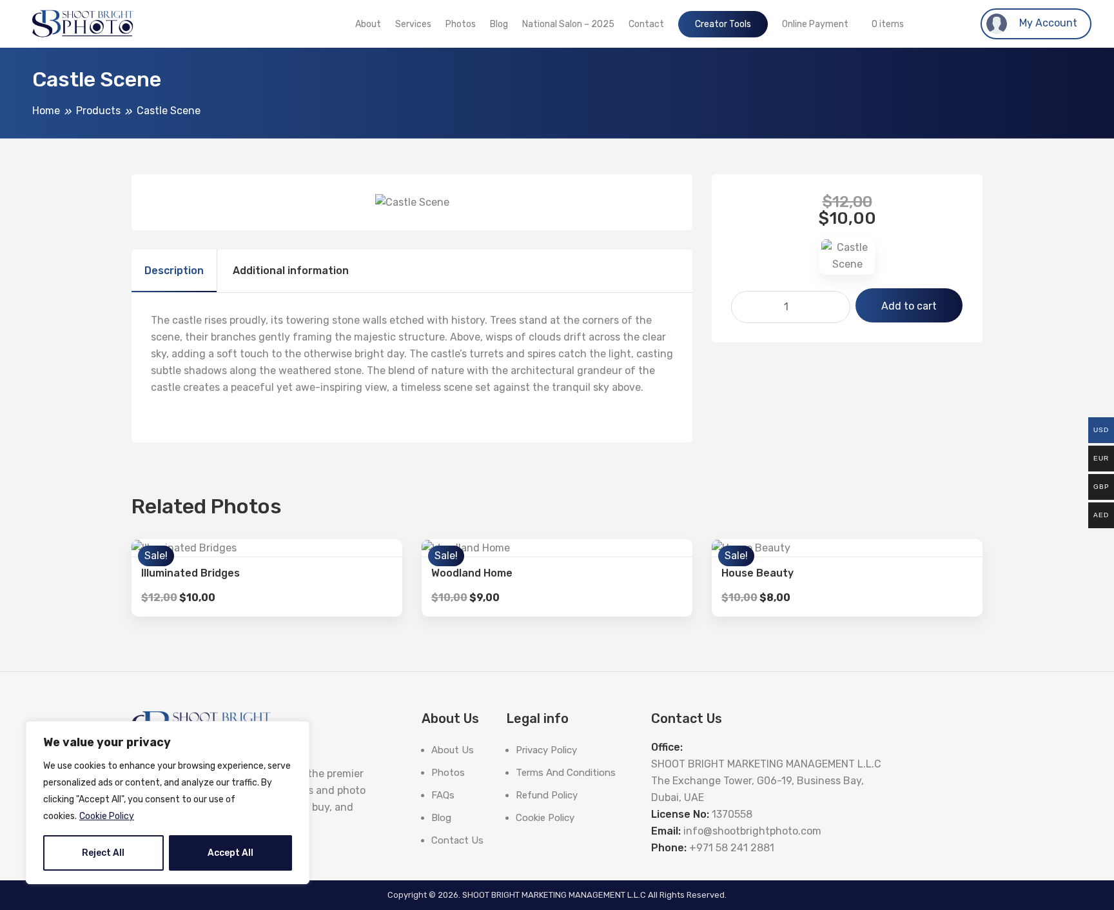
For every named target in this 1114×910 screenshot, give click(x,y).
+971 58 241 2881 (731, 848)
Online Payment (815, 24)
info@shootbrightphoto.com (752, 831)
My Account (1047, 23)
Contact (646, 24)
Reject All (103, 852)
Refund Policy (547, 795)
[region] (167, 802)
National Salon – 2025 (568, 24)
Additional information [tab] (291, 270)
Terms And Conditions (566, 772)
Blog (499, 24)
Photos (460, 24)
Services (413, 24)
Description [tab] (174, 270)
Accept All (230, 852)
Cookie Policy (106, 816)
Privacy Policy (546, 750)
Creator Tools (723, 24)
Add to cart (909, 306)
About (368, 24)
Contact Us (457, 840)
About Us (452, 750)
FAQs (442, 795)
